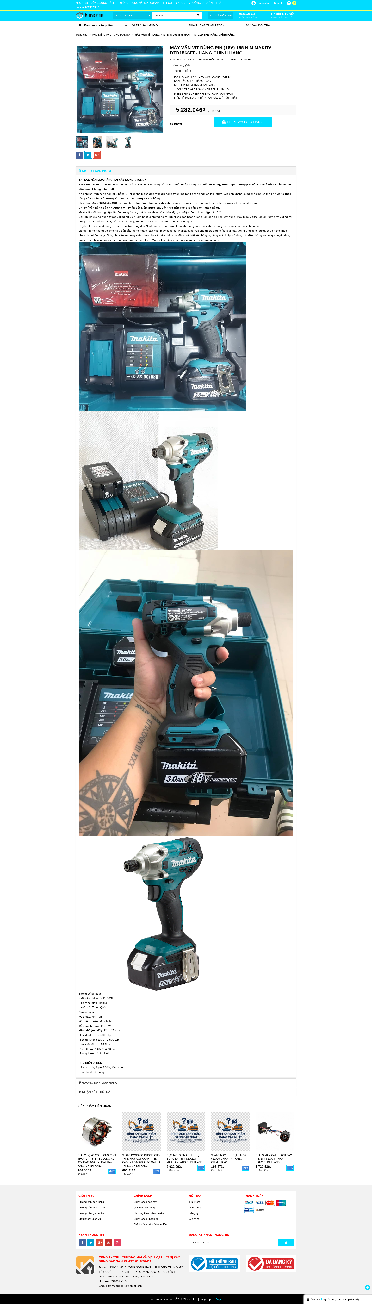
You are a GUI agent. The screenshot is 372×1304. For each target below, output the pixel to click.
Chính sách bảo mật (145, 1202)
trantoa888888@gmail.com (125, 1285)
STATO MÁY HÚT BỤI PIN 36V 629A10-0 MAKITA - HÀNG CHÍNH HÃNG (229, 1159)
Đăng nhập (195, 1207)
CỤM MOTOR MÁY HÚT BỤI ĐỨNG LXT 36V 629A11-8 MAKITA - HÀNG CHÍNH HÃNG (184, 1159)
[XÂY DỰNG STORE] (92, 15)
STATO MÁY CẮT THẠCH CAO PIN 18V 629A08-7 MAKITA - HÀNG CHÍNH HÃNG (274, 1159)
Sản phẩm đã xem (220, 15)
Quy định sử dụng (144, 1207)
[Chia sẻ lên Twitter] (88, 155)
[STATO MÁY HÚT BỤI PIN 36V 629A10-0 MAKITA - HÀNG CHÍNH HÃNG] (230, 1131)
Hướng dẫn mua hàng (91, 1202)
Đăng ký (194, 1213)
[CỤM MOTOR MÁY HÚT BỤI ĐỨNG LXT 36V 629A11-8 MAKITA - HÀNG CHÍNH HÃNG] (186, 1131)
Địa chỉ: (104, 1267)
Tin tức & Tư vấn (282, 13)
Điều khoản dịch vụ (89, 1218)
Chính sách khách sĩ (146, 1218)
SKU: (234, 59)
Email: (103, 1285)
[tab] (186, 171)
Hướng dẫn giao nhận (91, 1213)
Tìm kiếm (194, 1202)
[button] (186, 171)
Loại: (173, 59)
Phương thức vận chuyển (149, 1213)
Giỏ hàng (194, 1218)
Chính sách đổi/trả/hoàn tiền (150, 1224)
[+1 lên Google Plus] (97, 155)
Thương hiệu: (207, 59)
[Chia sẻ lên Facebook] (79, 155)
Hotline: (104, 1281)
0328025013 (247, 13)
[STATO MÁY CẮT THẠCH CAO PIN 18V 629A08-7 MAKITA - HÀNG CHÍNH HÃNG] (275, 1131)
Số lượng (176, 123)
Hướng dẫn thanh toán (91, 1207)
